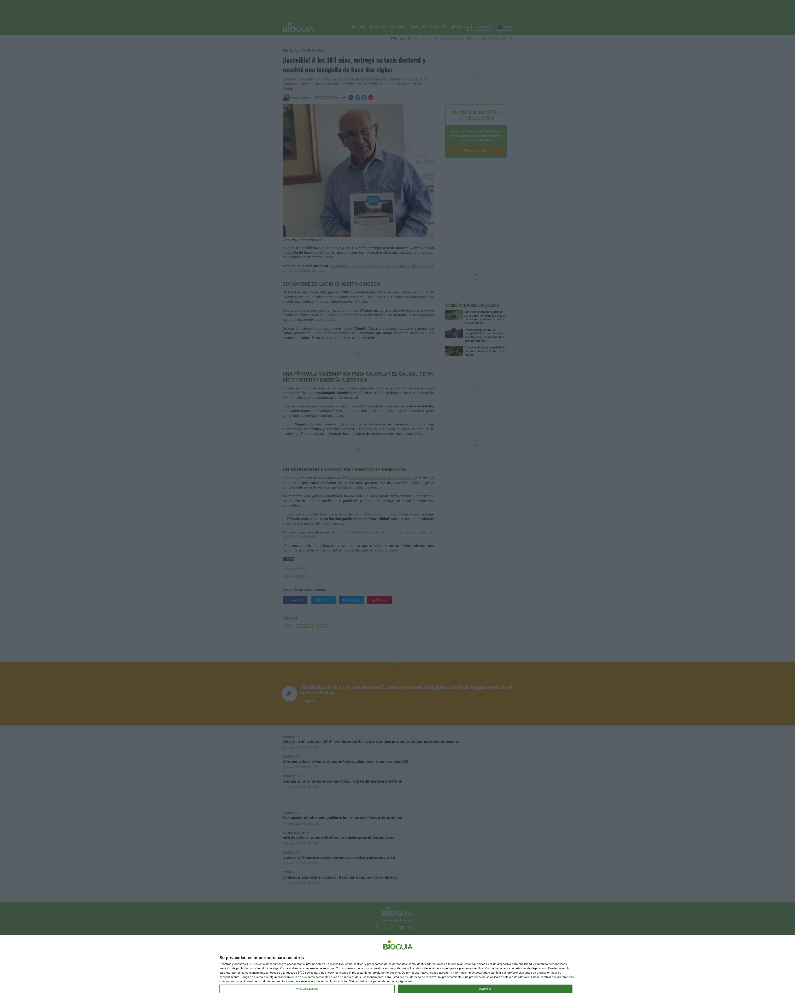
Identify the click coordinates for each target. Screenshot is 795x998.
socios (258, 963)
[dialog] (397, 966)
